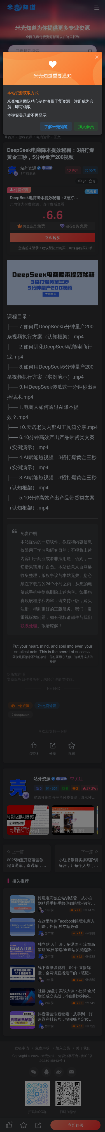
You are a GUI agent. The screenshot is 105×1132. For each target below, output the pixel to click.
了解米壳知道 (56, 126)
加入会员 (86, 126)
